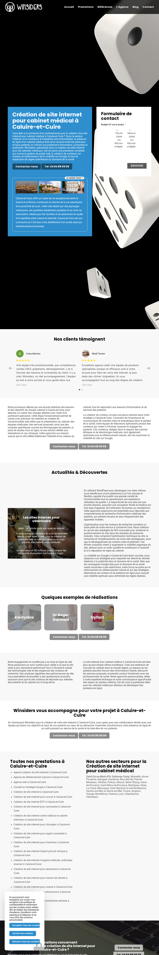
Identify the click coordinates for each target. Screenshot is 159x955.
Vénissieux (92, 826)
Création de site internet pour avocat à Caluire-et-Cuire (43, 826)
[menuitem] (69, 7)
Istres (143, 815)
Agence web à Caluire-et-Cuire (30, 812)
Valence (113, 823)
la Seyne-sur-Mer (113, 820)
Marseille (136, 806)
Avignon (136, 820)
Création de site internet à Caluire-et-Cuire (36, 821)
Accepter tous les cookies (26, 925)
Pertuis (111, 812)
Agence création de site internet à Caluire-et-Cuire (40, 802)
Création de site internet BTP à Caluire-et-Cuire (39, 831)
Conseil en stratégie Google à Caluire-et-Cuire (38, 817)
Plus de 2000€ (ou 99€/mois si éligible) (119, 140)
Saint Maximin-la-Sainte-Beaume (128, 818)
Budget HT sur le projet (113, 124)
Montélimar (101, 823)
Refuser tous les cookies (25, 941)
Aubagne (102, 809)
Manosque (103, 818)
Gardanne (113, 809)
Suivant (68, 563)
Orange (90, 823)
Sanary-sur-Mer (94, 820)
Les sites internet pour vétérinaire (41, 549)
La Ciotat (91, 818)
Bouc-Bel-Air (126, 809)
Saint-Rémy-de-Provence (114, 815)
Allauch (120, 812)
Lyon (121, 823)
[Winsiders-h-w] (23, 7)
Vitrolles (102, 812)
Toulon (126, 820)
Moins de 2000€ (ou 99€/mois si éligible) (131, 140)
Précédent (14, 563)
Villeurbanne (132, 823)
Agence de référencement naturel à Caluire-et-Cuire (41, 807)
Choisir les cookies (22, 933)
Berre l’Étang (132, 812)
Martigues (133, 815)
